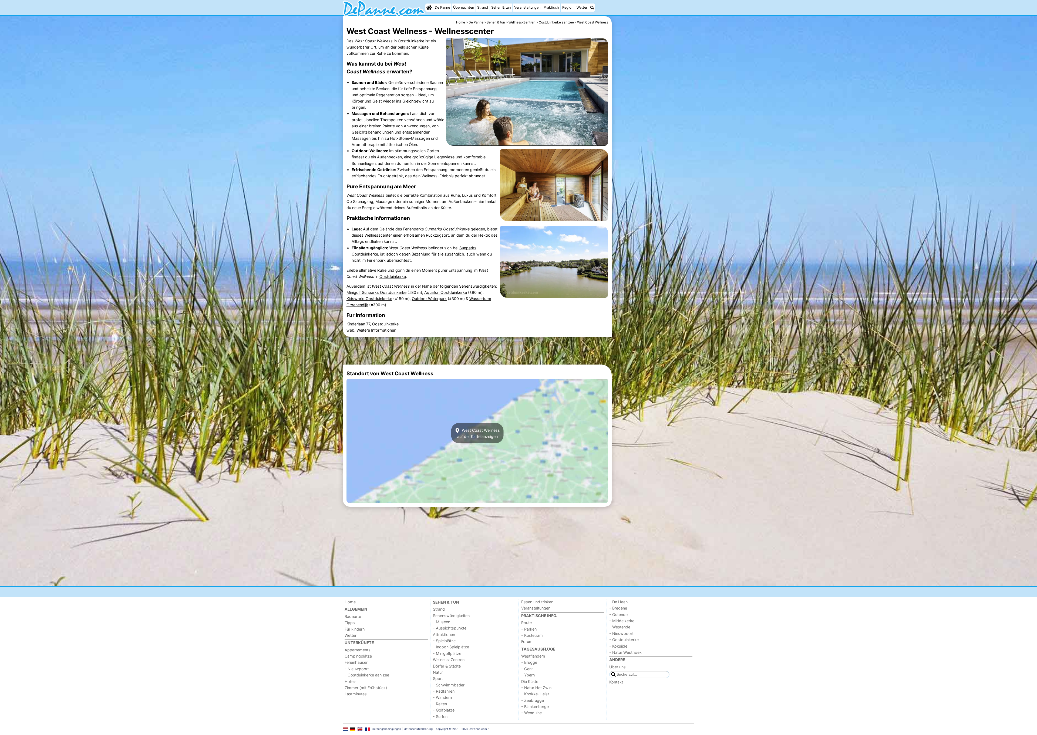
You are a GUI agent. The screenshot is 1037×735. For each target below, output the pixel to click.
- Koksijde (618, 646)
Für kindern (355, 629)
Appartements (358, 650)
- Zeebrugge (532, 700)
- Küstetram (532, 635)
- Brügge (529, 662)
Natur (438, 672)
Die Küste (529, 681)
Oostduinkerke (411, 41)
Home (350, 602)
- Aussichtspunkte (449, 628)
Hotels (350, 681)
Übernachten (463, 7)
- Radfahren (443, 691)
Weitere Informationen (376, 330)
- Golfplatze (443, 710)
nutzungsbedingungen (386, 728)
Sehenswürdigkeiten (451, 615)
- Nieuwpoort (357, 668)
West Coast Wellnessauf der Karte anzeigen (478, 433)
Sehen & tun (501, 7)
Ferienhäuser (356, 662)
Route (526, 622)
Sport (438, 678)
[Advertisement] (653, 140)
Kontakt (616, 682)
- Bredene (618, 608)
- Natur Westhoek (625, 652)
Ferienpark (376, 260)
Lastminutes (356, 694)
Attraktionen (444, 634)
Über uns (617, 667)
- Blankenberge (535, 706)
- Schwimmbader (448, 685)
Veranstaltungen (527, 7)
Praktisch (551, 7)
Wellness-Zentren (448, 659)
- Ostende (618, 614)
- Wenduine (531, 712)
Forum (527, 641)
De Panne (442, 7)
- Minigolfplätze (447, 653)
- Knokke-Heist (535, 694)
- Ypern (528, 675)
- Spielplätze (444, 640)
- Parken (529, 629)
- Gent (527, 668)
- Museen (441, 622)
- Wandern (442, 697)
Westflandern (533, 656)
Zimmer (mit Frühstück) (366, 687)
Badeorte (353, 616)
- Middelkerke (621, 620)
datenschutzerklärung (418, 728)
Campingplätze (358, 656)
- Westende (619, 627)
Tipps (350, 622)
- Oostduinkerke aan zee (367, 675)
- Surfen (440, 716)
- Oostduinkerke (624, 639)
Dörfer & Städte (447, 666)
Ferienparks (436, 229)
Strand (482, 7)
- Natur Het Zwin (536, 687)
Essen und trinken (537, 602)
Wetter (582, 7)
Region (567, 7)
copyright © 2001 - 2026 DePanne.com (461, 728)
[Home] (429, 8)
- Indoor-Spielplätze (451, 647)
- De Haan (618, 602)
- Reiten (440, 704)
